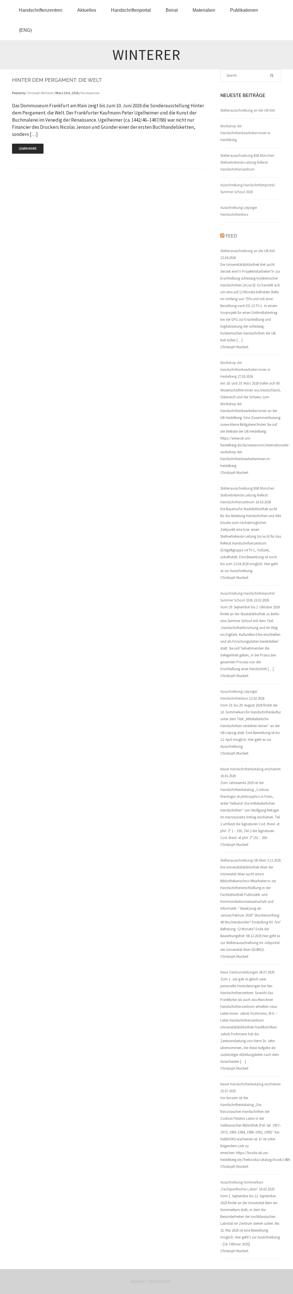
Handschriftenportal (131, 10)
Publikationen (244, 10)
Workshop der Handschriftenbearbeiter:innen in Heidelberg (245, 133)
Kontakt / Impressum (151, 1281)
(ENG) (25, 30)
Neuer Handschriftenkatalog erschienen (250, 769)
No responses (90, 93)
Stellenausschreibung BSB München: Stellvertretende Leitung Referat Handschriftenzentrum (247, 162)
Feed (231, 236)
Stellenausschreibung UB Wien (243, 860)
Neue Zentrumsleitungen (239, 972)
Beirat (172, 10)
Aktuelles (86, 10)
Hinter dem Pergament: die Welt (57, 80)
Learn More (28, 149)
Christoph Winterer (39, 93)
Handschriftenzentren (40, 10)
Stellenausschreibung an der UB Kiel (247, 110)
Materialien (204, 10)
